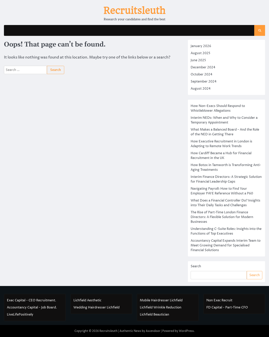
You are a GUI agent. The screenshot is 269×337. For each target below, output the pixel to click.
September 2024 (203, 81)
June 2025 (198, 60)
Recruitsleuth (134, 10)
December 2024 (203, 67)
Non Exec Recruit (219, 300)
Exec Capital (16, 300)
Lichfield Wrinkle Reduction (160, 307)
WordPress (186, 331)
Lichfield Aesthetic (87, 300)
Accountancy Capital (22, 307)
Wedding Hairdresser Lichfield (96, 307)
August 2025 (200, 53)
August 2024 (201, 88)
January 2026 (201, 46)
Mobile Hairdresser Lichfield (161, 300)
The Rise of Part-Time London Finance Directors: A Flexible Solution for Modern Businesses (222, 217)
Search (196, 266)
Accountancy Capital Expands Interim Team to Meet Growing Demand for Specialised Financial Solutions (226, 245)
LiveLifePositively (20, 314)
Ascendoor (153, 331)
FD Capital (214, 307)
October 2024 (201, 74)
